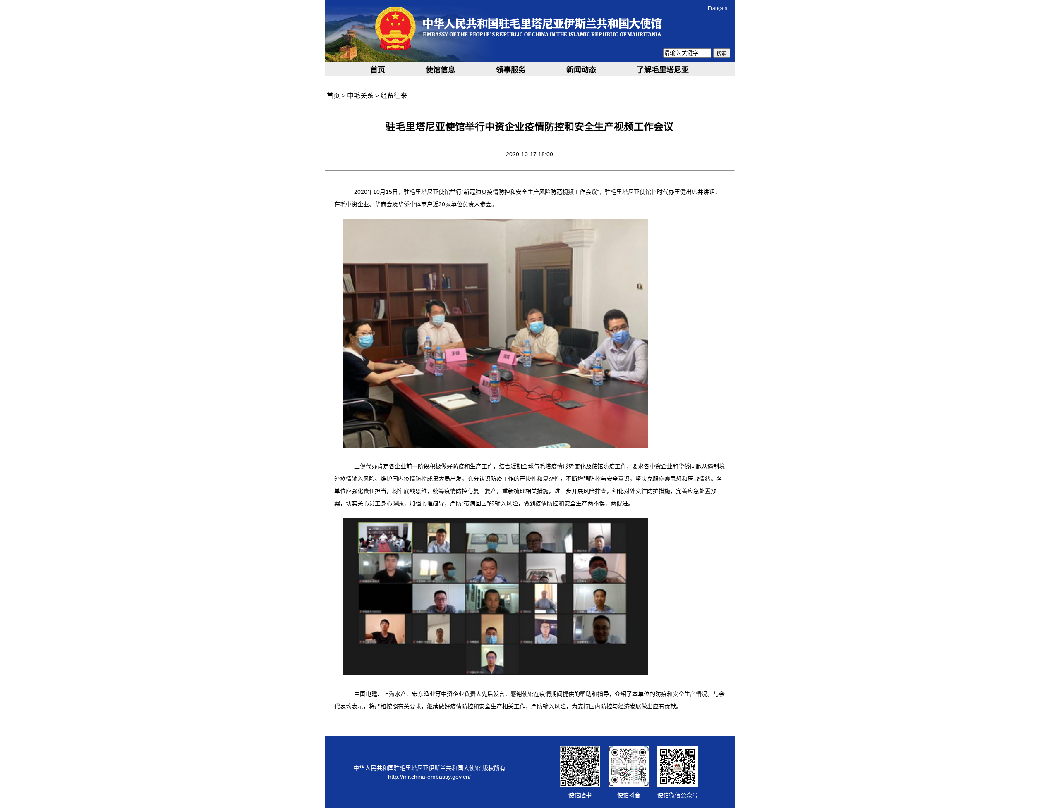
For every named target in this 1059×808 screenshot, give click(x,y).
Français (717, 8)
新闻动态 (581, 70)
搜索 (721, 54)
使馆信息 (440, 70)
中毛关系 (360, 95)
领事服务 (511, 70)
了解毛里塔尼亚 (663, 70)
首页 (377, 70)
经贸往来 (394, 95)
